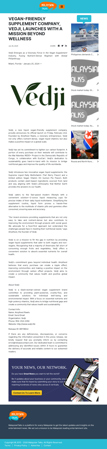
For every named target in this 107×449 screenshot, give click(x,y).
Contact (47, 445)
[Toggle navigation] (62, 7)
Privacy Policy (20, 445)
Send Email (19, 315)
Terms (7, 445)
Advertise (35, 445)
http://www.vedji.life (26, 324)
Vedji (10, 194)
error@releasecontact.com (20, 342)
